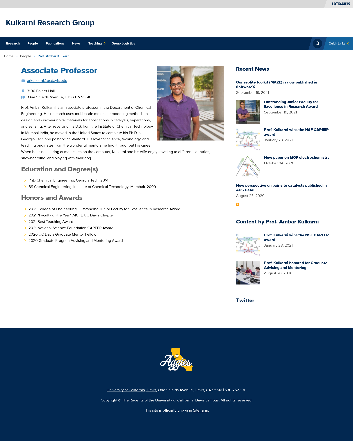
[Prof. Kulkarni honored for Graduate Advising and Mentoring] (248, 272)
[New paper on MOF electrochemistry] (248, 167)
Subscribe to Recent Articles (237, 204)
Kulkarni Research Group (50, 22)
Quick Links (337, 43)
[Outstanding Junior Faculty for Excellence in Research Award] (248, 111)
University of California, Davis (131, 390)
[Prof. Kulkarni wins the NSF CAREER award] (248, 139)
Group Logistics (123, 43)
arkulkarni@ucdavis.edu (47, 80)
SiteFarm (200, 410)
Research (13, 43)
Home (8, 56)
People (32, 43)
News (76, 43)
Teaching (95, 43)
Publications (55, 43)
